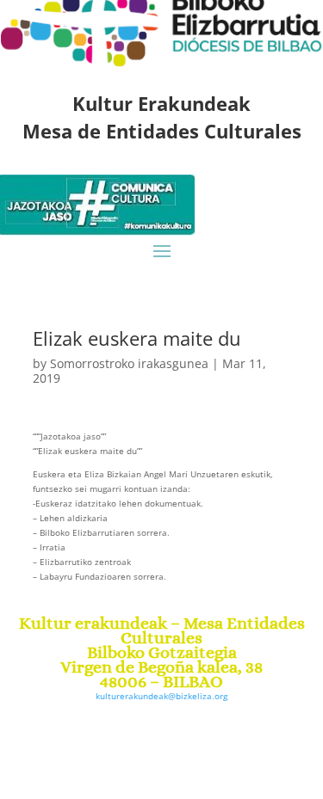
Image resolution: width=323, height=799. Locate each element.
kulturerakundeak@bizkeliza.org (161, 696)
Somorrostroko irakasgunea (129, 363)
